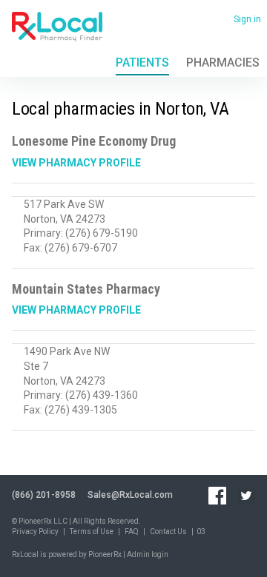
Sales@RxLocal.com (130, 495)
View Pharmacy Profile (76, 163)
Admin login (147, 554)
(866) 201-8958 (44, 495)
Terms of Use (91, 531)
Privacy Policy (35, 531)
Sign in (247, 19)
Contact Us (168, 531)
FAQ (132, 531)
